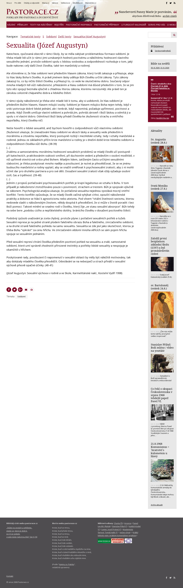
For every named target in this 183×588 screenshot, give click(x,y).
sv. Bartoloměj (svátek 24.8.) (159, 287)
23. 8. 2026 (164, 67)
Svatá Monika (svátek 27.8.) (159, 187)
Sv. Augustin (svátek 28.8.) (159, 141)
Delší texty (64, 36)
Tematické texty (30, 36)
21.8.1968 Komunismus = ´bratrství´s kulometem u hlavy (160, 450)
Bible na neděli (160, 63)
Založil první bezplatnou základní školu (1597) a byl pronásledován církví (160, 246)
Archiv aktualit (157, 505)
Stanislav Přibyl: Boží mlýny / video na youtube (162, 347)
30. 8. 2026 (155, 67)
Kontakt (9, 576)
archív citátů (170, 16)
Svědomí (51, 36)
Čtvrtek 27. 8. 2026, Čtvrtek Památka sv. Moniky (160, 88)
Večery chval (125, 532)
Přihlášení (157, 46)
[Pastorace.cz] (32, 13)
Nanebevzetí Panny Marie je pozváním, (146, 12)
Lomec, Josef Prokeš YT (111, 529)
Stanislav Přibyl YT (119, 526)
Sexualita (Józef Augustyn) (89, 36)
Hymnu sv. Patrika (66, 564)
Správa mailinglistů (163, 50)
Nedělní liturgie (162, 118)
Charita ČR (118, 523)
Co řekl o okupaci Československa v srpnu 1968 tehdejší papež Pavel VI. (161, 395)
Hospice (127, 523)
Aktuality (156, 130)
